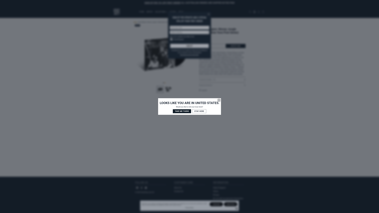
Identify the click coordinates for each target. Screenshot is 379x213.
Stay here (199, 111)
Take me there (182, 111)
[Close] (219, 100)
